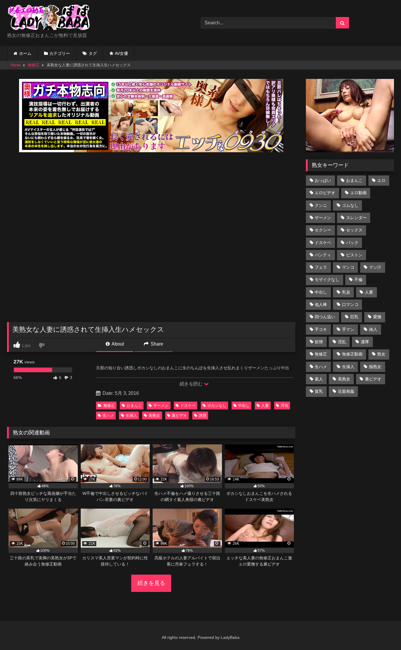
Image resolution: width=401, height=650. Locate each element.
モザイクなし (327, 279)
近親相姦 (346, 391)
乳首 (346, 292)
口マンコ (350, 304)
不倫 (358, 279)
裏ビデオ (179, 415)
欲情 (319, 341)
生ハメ (108, 415)
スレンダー (356, 217)
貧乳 (319, 391)
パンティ (323, 255)
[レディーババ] (51, 18)
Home (16, 65)
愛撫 (377, 316)
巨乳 (354, 316)
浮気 (284, 405)
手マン (348, 329)
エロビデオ (325, 192)
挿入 (373, 329)
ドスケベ (188, 405)
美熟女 (154, 415)
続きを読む (191, 383)
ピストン (354, 255)
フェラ (321, 267)
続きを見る (151, 583)
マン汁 (375, 267)
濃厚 (365, 341)
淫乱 (342, 341)
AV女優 (121, 53)
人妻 (265, 405)
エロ (381, 180)
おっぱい (323, 180)
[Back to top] (382, 632)
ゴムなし (350, 205)
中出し (244, 405)
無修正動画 (352, 354)
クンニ (321, 205)
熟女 (381, 354)
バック (352, 242)
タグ (93, 53)
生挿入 (131, 415)
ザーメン (161, 405)
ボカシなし (216, 405)
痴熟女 (375, 366)
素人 (319, 379)
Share (156, 343)
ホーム (25, 53)
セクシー (323, 230)
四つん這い (325, 316)
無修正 (33, 65)
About (117, 343)
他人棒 (321, 304)
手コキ (321, 329)
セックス (354, 230)
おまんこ (134, 405)
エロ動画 (358, 192)
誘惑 (202, 415)
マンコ (348, 267)
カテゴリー (59, 53)
